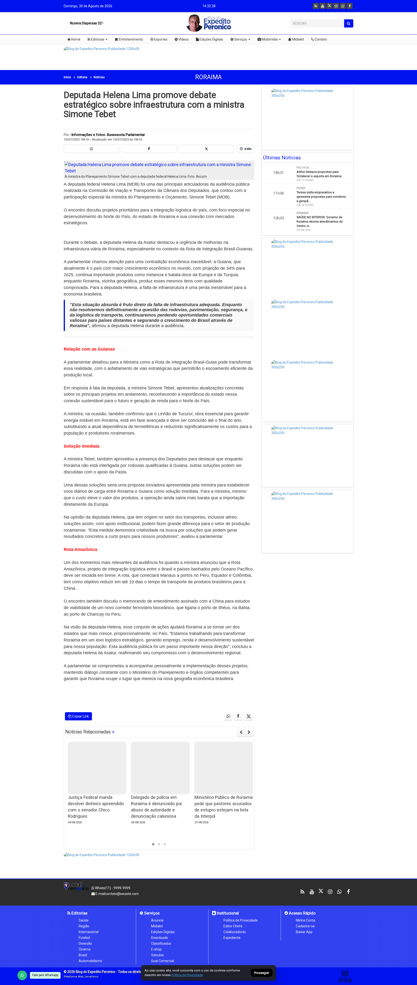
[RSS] (316, 6)
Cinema (84, 949)
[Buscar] (348, 23)
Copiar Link (80, 716)
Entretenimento (130, 39)
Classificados (161, 943)
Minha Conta (305, 920)
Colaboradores (234, 932)
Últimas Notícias (282, 158)
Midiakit (298, 39)
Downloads (159, 938)
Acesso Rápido (302, 913)
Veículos (157, 955)
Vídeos (183, 39)
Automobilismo (90, 961)
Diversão (85, 943)
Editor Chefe (233, 926)
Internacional (88, 932)
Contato (320, 39)
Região (84, 926)
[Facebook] (350, 6)
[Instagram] (336, 6)
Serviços (240, 39)
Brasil (83, 955)
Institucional (227, 913)
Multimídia (269, 39)
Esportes (160, 39)
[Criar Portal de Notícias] (344, 976)
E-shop (156, 949)
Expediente (232, 938)
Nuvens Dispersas (85, 23)
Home (75, 39)
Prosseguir (261, 973)
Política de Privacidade (240, 920)
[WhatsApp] (22, 975)
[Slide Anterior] (241, 732)
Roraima (208, 77)
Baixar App (304, 932)
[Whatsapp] (343, 6)
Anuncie (157, 920)
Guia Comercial (162, 961)
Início (67, 77)
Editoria (82, 77)
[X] (329, 6)
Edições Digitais (211, 39)
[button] (153, 844)
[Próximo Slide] (249, 732)
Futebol (84, 938)
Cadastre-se (305, 926)
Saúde (84, 920)
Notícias (99, 77)
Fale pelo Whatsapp (45, 975)
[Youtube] (323, 6)
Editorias (97, 39)
